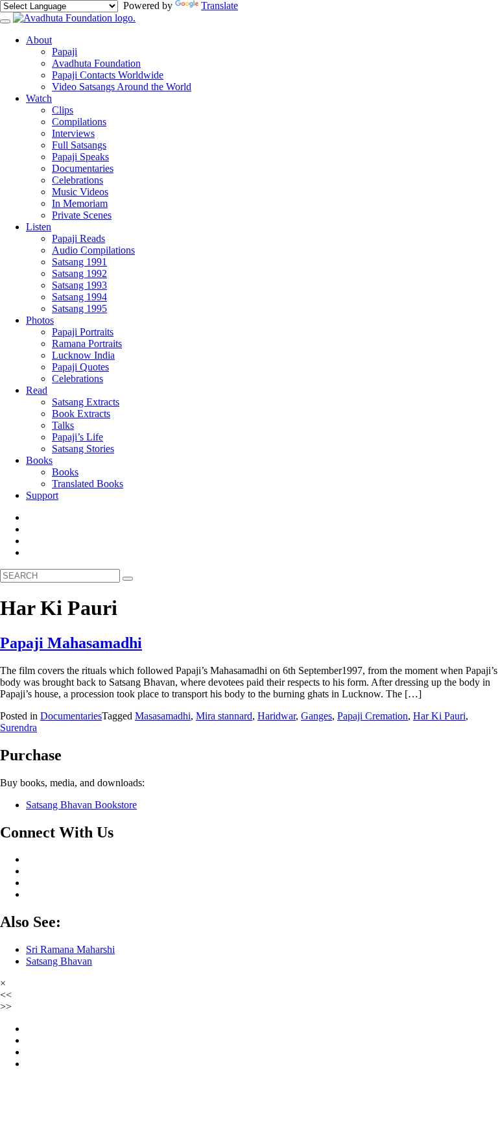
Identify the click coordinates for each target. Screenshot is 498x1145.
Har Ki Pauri (439, 715)
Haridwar (276, 715)
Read (36, 390)
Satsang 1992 (79, 273)
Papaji (64, 51)
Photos (40, 320)
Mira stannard (224, 715)
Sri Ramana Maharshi (70, 949)
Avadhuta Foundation (96, 63)
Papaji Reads (78, 238)
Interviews (73, 133)
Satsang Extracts (85, 401)
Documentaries (82, 168)
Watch (39, 98)
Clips (62, 109)
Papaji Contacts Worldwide (107, 74)
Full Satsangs (79, 145)
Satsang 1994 (79, 296)
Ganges (316, 715)
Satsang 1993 (79, 285)
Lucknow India (83, 355)
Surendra (18, 727)
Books (39, 460)
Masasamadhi (163, 715)
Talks (63, 425)
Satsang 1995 (79, 308)
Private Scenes (82, 215)
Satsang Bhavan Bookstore (81, 804)
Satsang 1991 (79, 261)
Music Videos (80, 191)
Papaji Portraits (82, 331)
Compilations (79, 121)
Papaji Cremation (372, 715)
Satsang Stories (83, 448)
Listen (38, 226)
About (39, 39)
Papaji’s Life (77, 436)
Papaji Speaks (80, 156)
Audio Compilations (93, 250)
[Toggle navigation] (5, 21)
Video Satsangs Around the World (121, 86)
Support (42, 495)
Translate (219, 5)
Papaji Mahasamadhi (71, 642)
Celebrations (77, 180)
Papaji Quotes (80, 366)
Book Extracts (81, 413)
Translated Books (87, 483)
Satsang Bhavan (59, 961)
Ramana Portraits (87, 343)
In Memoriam (80, 203)
